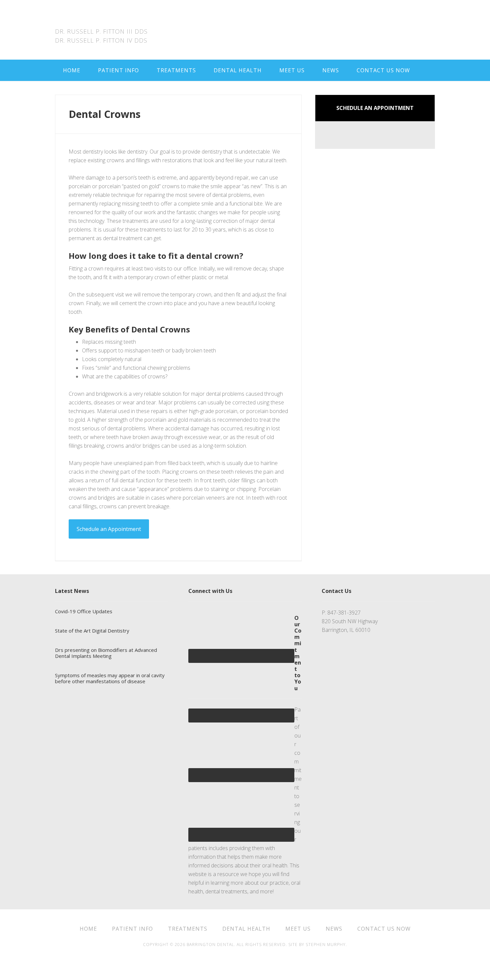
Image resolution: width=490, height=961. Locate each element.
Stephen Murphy (326, 944)
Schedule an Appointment (109, 529)
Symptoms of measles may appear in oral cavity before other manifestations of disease (110, 678)
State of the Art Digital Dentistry (92, 630)
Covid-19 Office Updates (83, 611)
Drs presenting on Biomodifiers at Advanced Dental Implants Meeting (106, 653)
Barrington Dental (107, 20)
